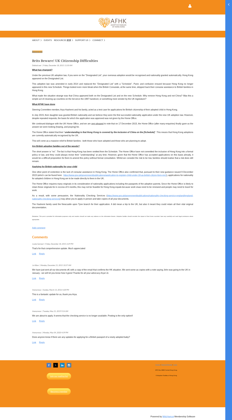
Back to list (37, 52)
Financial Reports (166, 364)
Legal (175, 364)
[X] (55, 365)
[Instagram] (69, 365)
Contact (158, 364)
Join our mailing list (59, 376)
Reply (42, 254)
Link (34, 254)
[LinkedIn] (62, 365)
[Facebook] (49, 365)
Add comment (38, 228)
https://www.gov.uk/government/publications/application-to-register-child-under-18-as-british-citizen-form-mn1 (114, 175)
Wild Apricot (168, 416)
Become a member (58, 391)
